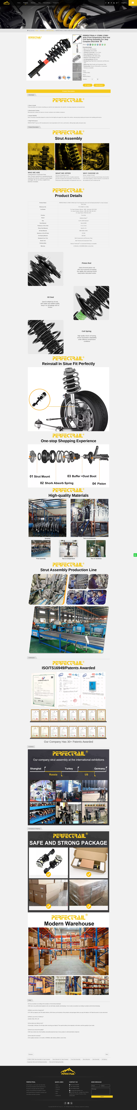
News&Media (46, 2)
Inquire (88, 85)
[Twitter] (108, 3)
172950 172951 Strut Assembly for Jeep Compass (38, 1059)
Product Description (68, 91)
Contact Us (56, 2)
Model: (84, 70)
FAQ (39, 2)
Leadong (86, 1106)
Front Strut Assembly (75, 1059)
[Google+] (106, 3)
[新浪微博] (117, 3)
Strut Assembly (96, 1059)
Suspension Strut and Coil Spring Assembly (37, 1062)
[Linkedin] (114, 3)
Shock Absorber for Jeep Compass (60, 1059)
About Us (33, 2)
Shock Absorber (86, 1059)
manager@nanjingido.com (77, 1090)
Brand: (84, 74)
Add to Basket (99, 85)
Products (25, 2)
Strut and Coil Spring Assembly (56, 1062)
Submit (102, 1096)
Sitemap (77, 1106)
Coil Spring (104, 1059)
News (57, 1091)
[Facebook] (111, 3)
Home (18, 2)
